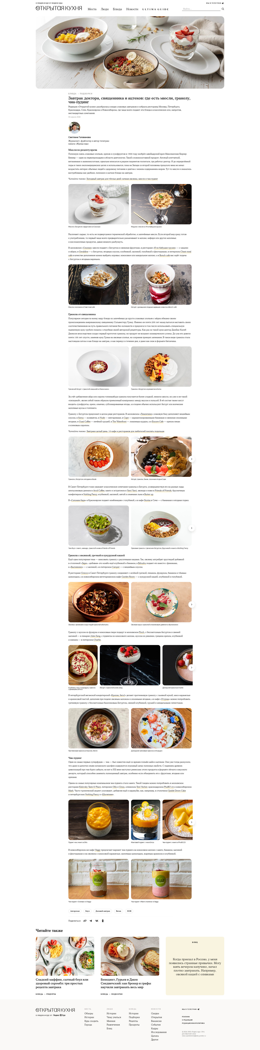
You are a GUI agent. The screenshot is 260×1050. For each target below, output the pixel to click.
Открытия (156, 1017)
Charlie (97, 640)
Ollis (115, 787)
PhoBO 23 (169, 787)
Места (92, 9)
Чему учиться (114, 1017)
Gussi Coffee (84, 421)
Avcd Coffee (98, 490)
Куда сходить (91, 1021)
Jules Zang (95, 636)
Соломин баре (78, 500)
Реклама (186, 1017)
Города (88, 1024)
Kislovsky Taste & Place (90, 787)
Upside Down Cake (177, 790)
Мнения (111, 1021)
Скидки (155, 1013)
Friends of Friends (163, 490)
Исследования (159, 1032)
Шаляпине (107, 794)
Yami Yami (132, 490)
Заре (84, 563)
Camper (116, 567)
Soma (81, 417)
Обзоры (88, 1013)
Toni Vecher (141, 787)
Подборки (86, 94)
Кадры (154, 1028)
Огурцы (165, 699)
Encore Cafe (157, 421)
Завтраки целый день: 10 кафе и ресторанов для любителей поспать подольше (125, 431)
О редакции (187, 1020)
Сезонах (87, 248)
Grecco (84, 573)
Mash (70, 790)
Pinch (141, 632)
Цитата (155, 1036)
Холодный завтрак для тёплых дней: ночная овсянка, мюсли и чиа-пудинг (122, 179)
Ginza (121, 787)
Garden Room (128, 576)
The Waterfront (119, 421)
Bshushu (142, 563)
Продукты (134, 1024)
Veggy (97, 850)
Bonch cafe (165, 255)
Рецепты (51, 994)
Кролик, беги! (118, 695)
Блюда (117, 9)
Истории (89, 1017)
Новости (132, 9)
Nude (102, 417)
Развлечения (113, 1024)
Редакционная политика (193, 1023)
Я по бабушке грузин (164, 248)
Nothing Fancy (90, 494)
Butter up (148, 494)
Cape (126, 417)
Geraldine (83, 251)
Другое (154, 1039)
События (156, 1024)
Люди (105, 9)
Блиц (109, 1028)
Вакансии (156, 1021)
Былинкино (76, 567)
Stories (147, 500)
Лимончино (146, 414)
